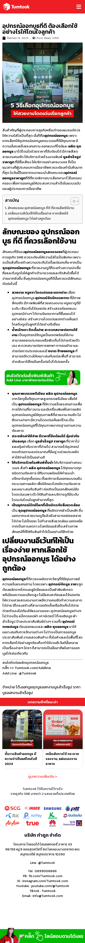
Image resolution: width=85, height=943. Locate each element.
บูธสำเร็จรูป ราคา (67, 687)
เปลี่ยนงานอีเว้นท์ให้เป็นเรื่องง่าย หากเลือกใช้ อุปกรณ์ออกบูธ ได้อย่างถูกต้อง (38, 216)
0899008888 (46, 871)
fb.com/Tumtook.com (45, 876)
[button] (62, 6)
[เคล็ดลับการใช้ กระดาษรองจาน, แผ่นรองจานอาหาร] (63, 729)
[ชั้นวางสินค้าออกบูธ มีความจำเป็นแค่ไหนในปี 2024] (22, 729)
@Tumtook (46, 862)
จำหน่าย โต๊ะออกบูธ (17, 687)
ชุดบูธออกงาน (43, 687)
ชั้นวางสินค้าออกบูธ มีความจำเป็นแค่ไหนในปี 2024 (21, 758)
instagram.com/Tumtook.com (45, 881)
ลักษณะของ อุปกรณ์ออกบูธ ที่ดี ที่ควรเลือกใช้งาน (41, 208)
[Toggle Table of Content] (72, 201)
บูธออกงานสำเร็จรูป (17, 692)
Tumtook (49, 890)
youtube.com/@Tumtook (50, 885)
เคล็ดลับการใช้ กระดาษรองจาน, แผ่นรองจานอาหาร (62, 758)
